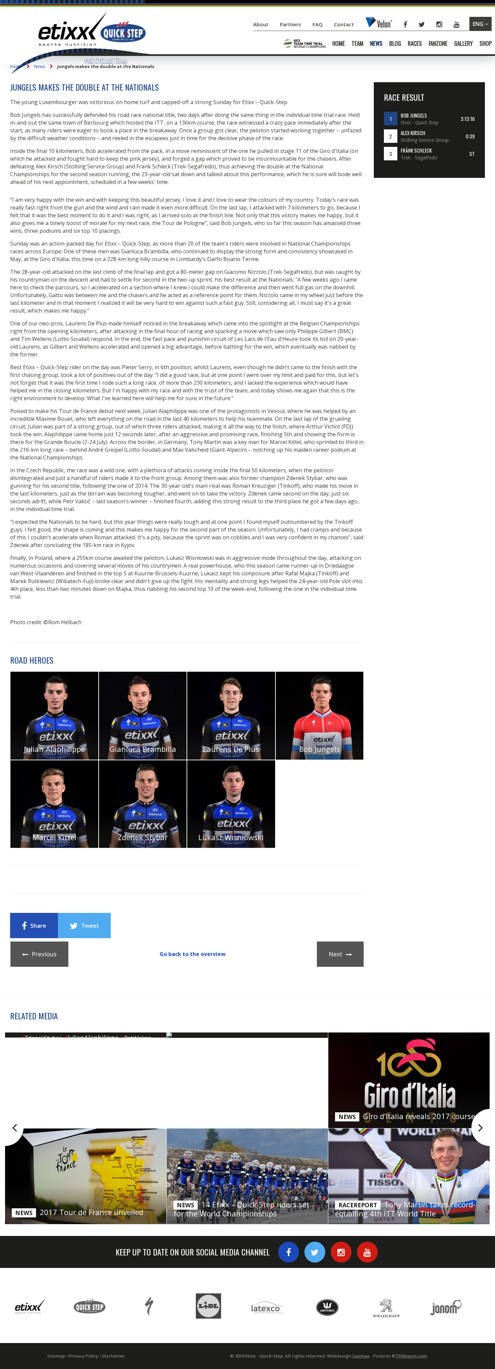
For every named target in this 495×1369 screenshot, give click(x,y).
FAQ (317, 24)
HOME (338, 43)
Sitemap (56, 1356)
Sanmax (360, 1356)
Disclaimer (113, 1356)
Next (335, 954)
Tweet (90, 925)
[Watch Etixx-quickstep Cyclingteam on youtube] (367, 1252)
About (261, 24)
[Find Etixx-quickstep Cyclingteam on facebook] (288, 1252)
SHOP (486, 43)
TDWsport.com (411, 1356)
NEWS (376, 43)
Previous (44, 954)
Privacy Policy (83, 1356)
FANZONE (438, 43)
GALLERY (463, 43)
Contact (344, 24)
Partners (291, 24)
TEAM (357, 43)
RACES (415, 43)
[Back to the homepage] (80, 44)
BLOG (395, 43)
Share (38, 925)
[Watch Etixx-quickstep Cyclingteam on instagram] (341, 1252)
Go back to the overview (193, 954)
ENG (479, 24)
